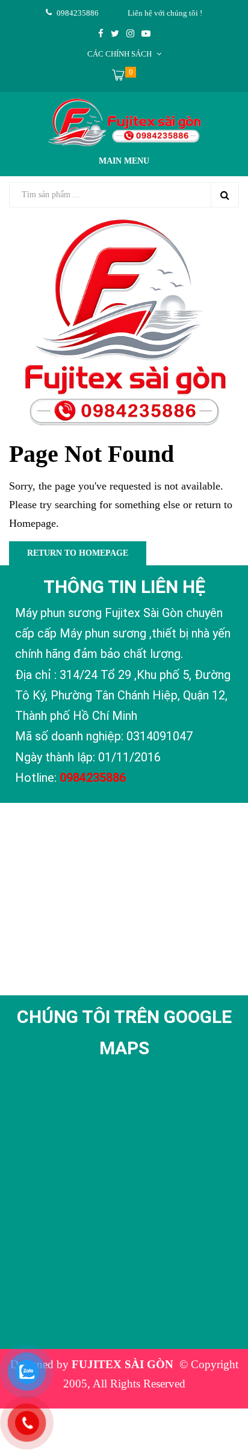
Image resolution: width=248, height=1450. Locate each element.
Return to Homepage (77, 553)
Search (224, 195)
